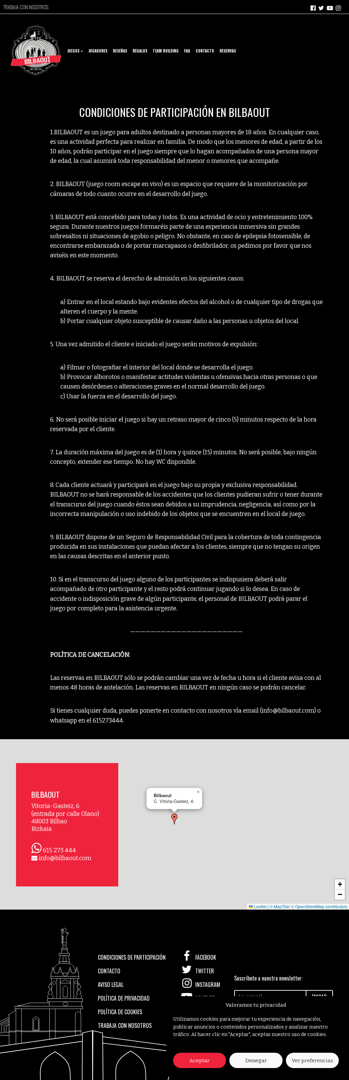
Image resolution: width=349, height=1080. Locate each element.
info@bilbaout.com (65, 858)
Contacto (205, 51)
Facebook (205, 957)
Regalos (140, 51)
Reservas (227, 51)
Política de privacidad (124, 998)
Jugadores (97, 51)
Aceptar (199, 1061)
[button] (174, 818)
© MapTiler (280, 906)
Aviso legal (110, 984)
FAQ (187, 51)
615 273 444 (59, 850)
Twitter (204, 971)
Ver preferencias (312, 1061)
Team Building (166, 51)
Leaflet (260, 906)
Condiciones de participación (132, 957)
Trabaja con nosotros (25, 7)
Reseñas (120, 51)
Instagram (207, 984)
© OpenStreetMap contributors (319, 906)
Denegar (256, 1061)
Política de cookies (120, 1012)
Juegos (73, 51)
